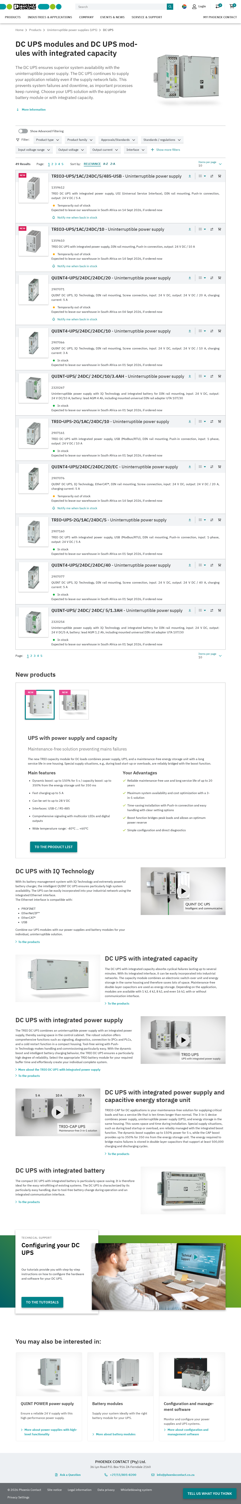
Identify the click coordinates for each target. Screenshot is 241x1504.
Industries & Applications (50, 17)
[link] (120, 196)
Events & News (112, 17)
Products (13, 17)
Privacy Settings (18, 1497)
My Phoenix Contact (220, 17)
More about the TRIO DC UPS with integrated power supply (59, 1069)
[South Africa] (184, 6)
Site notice (54, 1490)
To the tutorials (42, 1302)
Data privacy (106, 1490)
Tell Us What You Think (210, 1493)
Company (86, 17)
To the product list (54, 846)
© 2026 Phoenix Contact (24, 1490)
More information (34, 109)
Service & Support (147, 17)
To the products (29, 942)
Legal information (80, 1490)
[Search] (170, 7)
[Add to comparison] (211, 176)
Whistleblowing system (136, 1490)
